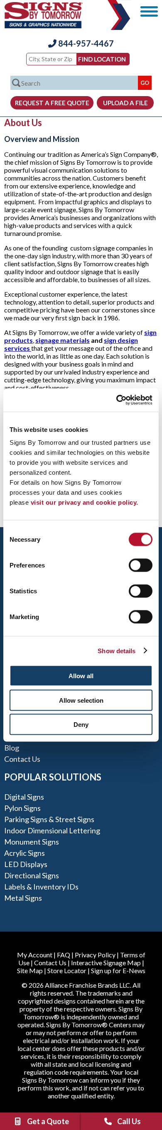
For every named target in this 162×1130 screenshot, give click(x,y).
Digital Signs (24, 796)
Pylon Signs (22, 808)
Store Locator (66, 970)
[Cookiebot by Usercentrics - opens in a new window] (116, 400)
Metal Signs (23, 897)
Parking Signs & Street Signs (49, 819)
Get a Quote (48, 1121)
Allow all (81, 675)
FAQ (63, 955)
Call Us (129, 1121)
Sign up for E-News (118, 970)
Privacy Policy (95, 955)
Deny (81, 724)
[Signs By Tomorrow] (43, 26)
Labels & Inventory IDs (41, 886)
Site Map (30, 970)
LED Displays (25, 864)
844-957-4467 (85, 43)
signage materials (62, 340)
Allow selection (81, 700)
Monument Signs (31, 841)
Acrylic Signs (24, 852)
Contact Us (22, 758)
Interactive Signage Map (106, 962)
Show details (116, 650)
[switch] (140, 565)
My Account (34, 955)
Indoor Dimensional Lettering (52, 830)
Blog (11, 747)
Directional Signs (31, 875)
